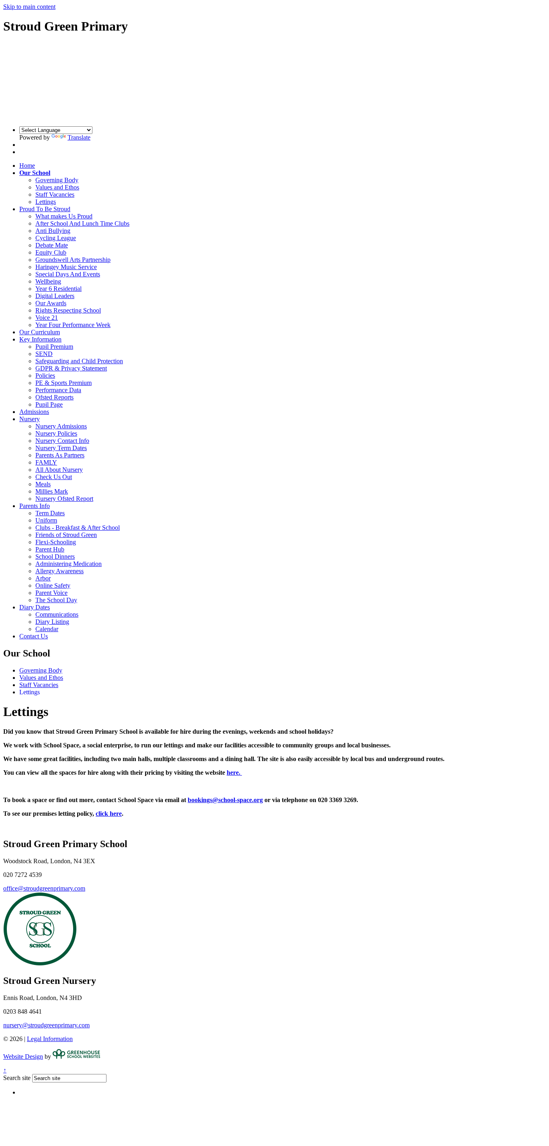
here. (234, 772)
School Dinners (55, 556)
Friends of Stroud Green (66, 534)
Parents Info (34, 505)
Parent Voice (51, 592)
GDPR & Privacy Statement (71, 368)
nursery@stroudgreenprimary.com (46, 1025)
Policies (45, 375)
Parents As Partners (59, 455)
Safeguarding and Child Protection (79, 361)
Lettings (45, 201)
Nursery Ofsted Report (64, 498)
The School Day (56, 600)
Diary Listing (52, 621)
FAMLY (46, 462)
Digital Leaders (54, 295)
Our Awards (50, 303)
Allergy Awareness (59, 571)
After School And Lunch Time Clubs (82, 223)
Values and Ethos (57, 187)
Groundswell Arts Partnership (73, 259)
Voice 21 (46, 317)
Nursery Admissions (61, 426)
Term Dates (50, 513)
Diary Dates (34, 607)
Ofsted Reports (54, 397)
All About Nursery (59, 469)
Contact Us (33, 636)
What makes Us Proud (63, 216)
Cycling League (55, 238)
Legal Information (50, 1038)
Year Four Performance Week (73, 324)
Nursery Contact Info (62, 440)
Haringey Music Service (66, 266)
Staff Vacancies (54, 194)
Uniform (46, 520)
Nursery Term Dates (61, 447)
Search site (17, 1077)
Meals (43, 484)
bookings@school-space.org (225, 799)
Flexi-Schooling (55, 542)
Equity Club (50, 252)
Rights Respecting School (68, 310)
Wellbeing (48, 281)
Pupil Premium (54, 346)
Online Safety (52, 585)
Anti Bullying (52, 230)
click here (109, 813)
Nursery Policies (56, 433)
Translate (79, 137)
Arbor (43, 578)
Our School (34, 172)
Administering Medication (68, 563)
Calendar (46, 628)
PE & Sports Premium (63, 382)
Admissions (34, 411)
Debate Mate (51, 245)
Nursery (29, 419)
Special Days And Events (67, 274)
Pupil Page (49, 404)
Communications (56, 614)
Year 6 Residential (58, 288)
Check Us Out (53, 476)
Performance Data (58, 390)
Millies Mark (51, 491)
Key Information (40, 339)
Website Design (23, 1056)
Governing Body (56, 180)
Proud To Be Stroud (44, 209)
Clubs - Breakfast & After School (77, 527)
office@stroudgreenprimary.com (44, 888)
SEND (44, 353)
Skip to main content (29, 6)
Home (27, 165)
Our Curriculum (39, 332)
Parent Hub (49, 549)
